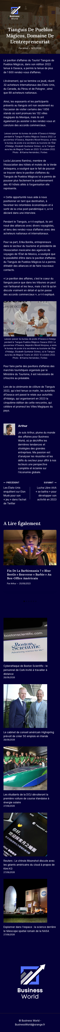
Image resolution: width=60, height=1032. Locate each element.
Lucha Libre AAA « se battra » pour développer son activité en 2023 (46, 491)
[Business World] (14, 13)
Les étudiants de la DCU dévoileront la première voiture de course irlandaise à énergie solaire (26, 798)
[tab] (24, 601)
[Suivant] (52, 564)
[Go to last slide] (8, 564)
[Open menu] (55, 12)
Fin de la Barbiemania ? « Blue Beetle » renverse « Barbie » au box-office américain (29, 574)
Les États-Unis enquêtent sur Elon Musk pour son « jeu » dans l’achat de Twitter (14, 493)
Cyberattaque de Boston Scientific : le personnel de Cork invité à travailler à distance (25, 669)
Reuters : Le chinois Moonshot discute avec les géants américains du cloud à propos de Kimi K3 (29, 864)
